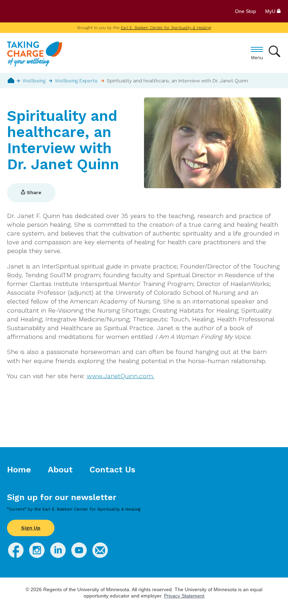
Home (11, 80)
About (60, 469)
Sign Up (30, 528)
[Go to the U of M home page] (57, 11)
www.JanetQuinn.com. (120, 376)
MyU (271, 11)
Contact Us (112, 469)
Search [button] (275, 51)
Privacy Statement (184, 596)
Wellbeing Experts (76, 80)
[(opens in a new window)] (16, 555)
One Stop (245, 11)
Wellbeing (34, 80)
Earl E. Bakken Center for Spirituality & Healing (166, 27)
